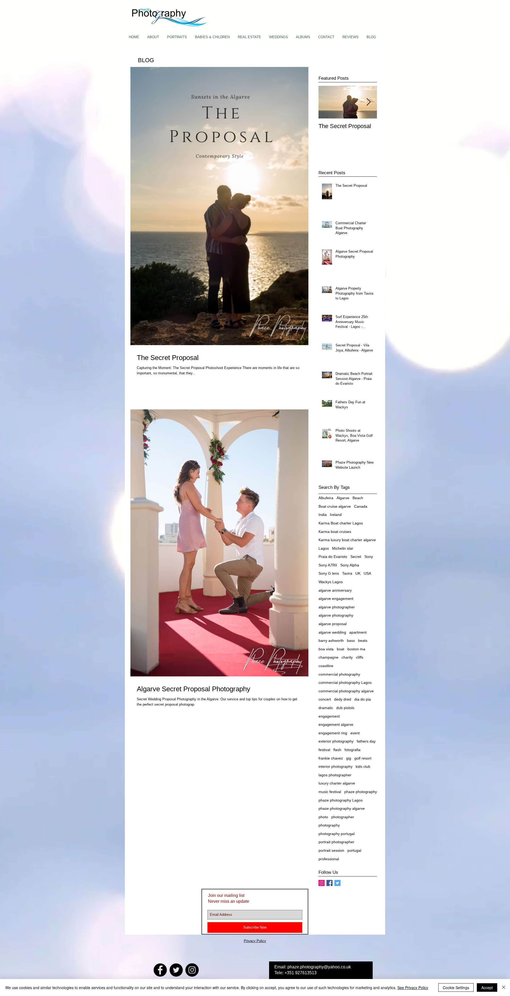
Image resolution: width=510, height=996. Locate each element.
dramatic (325, 708)
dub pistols (345, 708)
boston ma (356, 649)
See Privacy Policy (412, 987)
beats (362, 640)
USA (367, 573)
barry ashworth (331, 640)
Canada (360, 506)
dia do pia (362, 699)
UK (357, 573)
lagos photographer (334, 775)
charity (347, 657)
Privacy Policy (255, 941)
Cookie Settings (456, 987)
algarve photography (335, 615)
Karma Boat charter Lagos (340, 523)
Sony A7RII (327, 565)
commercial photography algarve (346, 691)
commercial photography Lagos (345, 682)
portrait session (331, 850)
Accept (487, 987)
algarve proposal (332, 624)
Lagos (323, 548)
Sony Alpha (349, 565)
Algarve (343, 498)
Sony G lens (328, 573)
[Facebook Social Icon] (329, 883)
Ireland (336, 514)
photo (323, 817)
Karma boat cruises (334, 531)
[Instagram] (192, 970)
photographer (342, 817)
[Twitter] (176, 970)
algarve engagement (335, 598)
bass (351, 640)
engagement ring (332, 733)
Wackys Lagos (330, 582)
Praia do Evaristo (332, 556)
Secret (355, 556)
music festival (329, 792)
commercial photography (339, 674)
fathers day (366, 741)
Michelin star (342, 548)
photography (329, 825)
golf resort (362, 758)
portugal (354, 850)
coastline (325, 666)
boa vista (326, 649)
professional (328, 859)
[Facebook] (160, 970)
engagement (329, 716)
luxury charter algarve (336, 783)
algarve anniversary (335, 590)
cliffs (359, 657)
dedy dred (342, 699)
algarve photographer (336, 607)
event (355, 733)
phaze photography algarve (341, 808)
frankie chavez (330, 758)
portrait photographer (336, 842)
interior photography (335, 766)
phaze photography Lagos (340, 800)
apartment (358, 632)
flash (337, 750)
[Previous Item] (327, 102)
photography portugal (336, 834)
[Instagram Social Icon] (321, 883)
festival (324, 750)
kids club (363, 766)
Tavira (347, 573)
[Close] (503, 987)
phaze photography (360, 792)
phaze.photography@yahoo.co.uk (319, 967)
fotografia (352, 750)
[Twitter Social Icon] (337, 883)
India (322, 514)
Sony (368, 556)
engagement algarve (335, 724)
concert (324, 699)
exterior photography (336, 741)
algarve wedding (332, 632)
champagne (328, 657)
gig (348, 758)
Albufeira (325, 498)
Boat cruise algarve (334, 506)
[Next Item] (368, 102)
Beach (357, 498)
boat (340, 649)
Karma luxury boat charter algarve (347, 540)
